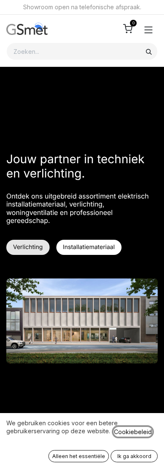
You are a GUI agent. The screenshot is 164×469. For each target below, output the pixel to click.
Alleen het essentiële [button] (78, 456)
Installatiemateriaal (89, 247)
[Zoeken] (148, 51)
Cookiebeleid (133, 431)
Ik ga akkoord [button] (134, 456)
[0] (127, 29)
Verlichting (28, 247)
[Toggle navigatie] (148, 29)
